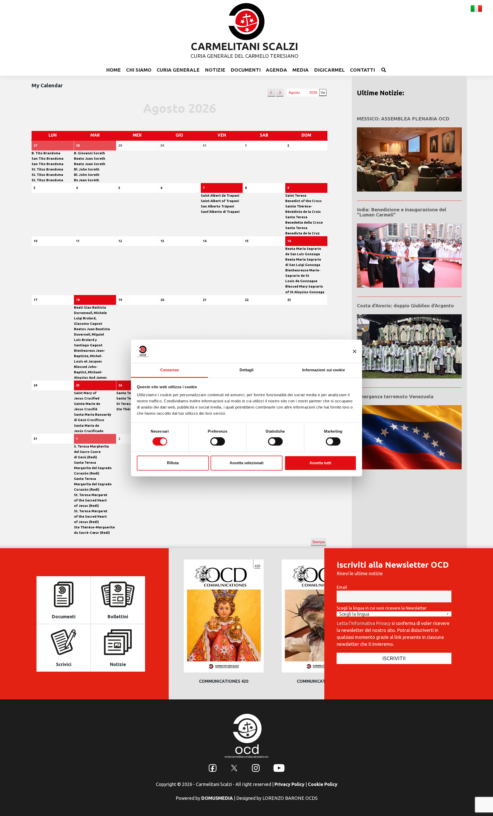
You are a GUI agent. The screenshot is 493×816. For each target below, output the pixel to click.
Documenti (246, 70)
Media (300, 70)
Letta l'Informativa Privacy (364, 623)
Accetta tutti (320, 463)
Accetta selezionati (246, 463)
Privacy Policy (289, 784)
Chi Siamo (138, 70)
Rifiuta (173, 463)
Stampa (318, 543)
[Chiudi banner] (354, 351)
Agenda (276, 70)
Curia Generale (178, 70)
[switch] (217, 442)
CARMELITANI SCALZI (244, 46)
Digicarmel (329, 70)
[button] (271, 92)
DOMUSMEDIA (217, 798)
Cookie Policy (322, 784)
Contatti (362, 70)
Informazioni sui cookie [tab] (323, 370)
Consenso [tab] (169, 370)
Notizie (215, 70)
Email (342, 587)
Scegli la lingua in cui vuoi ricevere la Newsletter (381, 608)
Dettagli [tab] (247, 370)
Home (113, 70)
